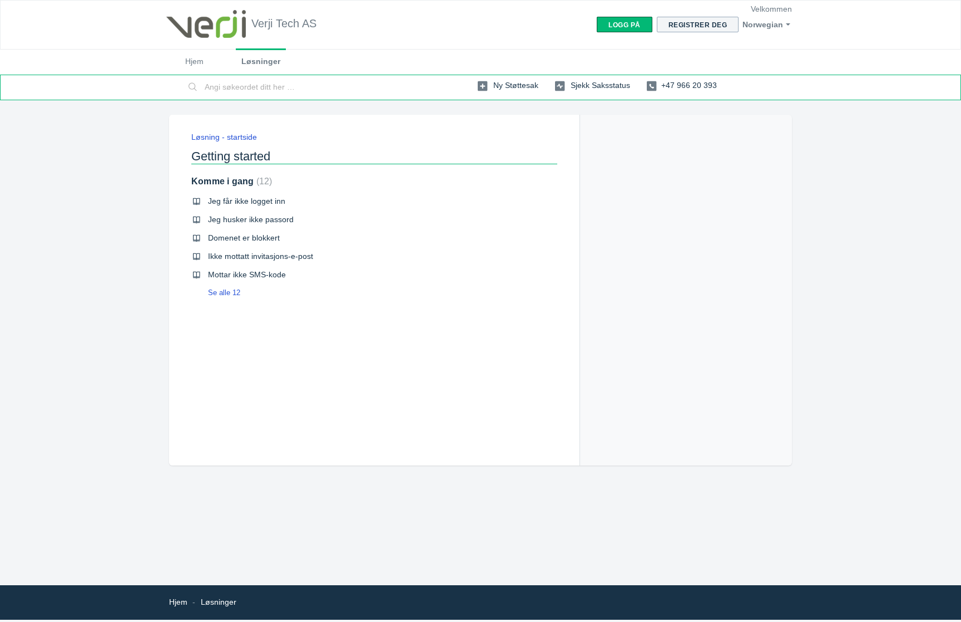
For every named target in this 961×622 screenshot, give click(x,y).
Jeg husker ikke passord (251, 219)
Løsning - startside (224, 137)
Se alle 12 (224, 292)
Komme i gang (230, 181)
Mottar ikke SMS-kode (247, 274)
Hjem (194, 61)
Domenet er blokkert (244, 237)
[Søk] (193, 87)
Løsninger (260, 61)
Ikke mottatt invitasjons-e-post (260, 256)
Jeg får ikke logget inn (246, 201)
